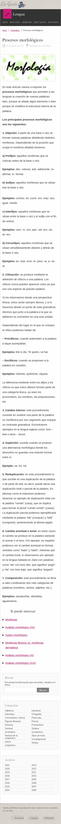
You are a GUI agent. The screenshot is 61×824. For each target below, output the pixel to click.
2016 (7, 783)
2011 (34, 772)
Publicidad (49, 818)
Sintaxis (35, 728)
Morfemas (11, 619)
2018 (7, 776)
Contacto (34, 818)
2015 (7, 786)
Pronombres (38, 725)
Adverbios (10, 714)
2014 (7, 790)
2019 (7, 772)
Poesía (35, 721)
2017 (7, 779)
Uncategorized (39, 739)
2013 (34, 765)
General (9, 728)
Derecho (27, 22)
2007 (34, 786)
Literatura (36, 710)
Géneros (9, 725)
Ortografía (36, 714)
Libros (8, 741)
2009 (34, 779)
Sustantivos (37, 732)
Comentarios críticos (15, 717)
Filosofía (53, 22)
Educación (40, 22)
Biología (15, 22)
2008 (34, 783)
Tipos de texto (38, 735)
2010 (34, 776)
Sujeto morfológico (16, 635)
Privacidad (19, 818)
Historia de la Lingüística (11, 736)
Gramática (15, 30)
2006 (34, 790)
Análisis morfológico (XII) (20, 627)
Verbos (35, 742)
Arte (5, 22)
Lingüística (10, 745)
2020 (7, 768)
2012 (34, 768)
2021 (7, 765)
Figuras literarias (13, 721)
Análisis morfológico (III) (19, 655)
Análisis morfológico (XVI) (20, 663)
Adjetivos (9, 710)
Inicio (4, 30)
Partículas (36, 717)
